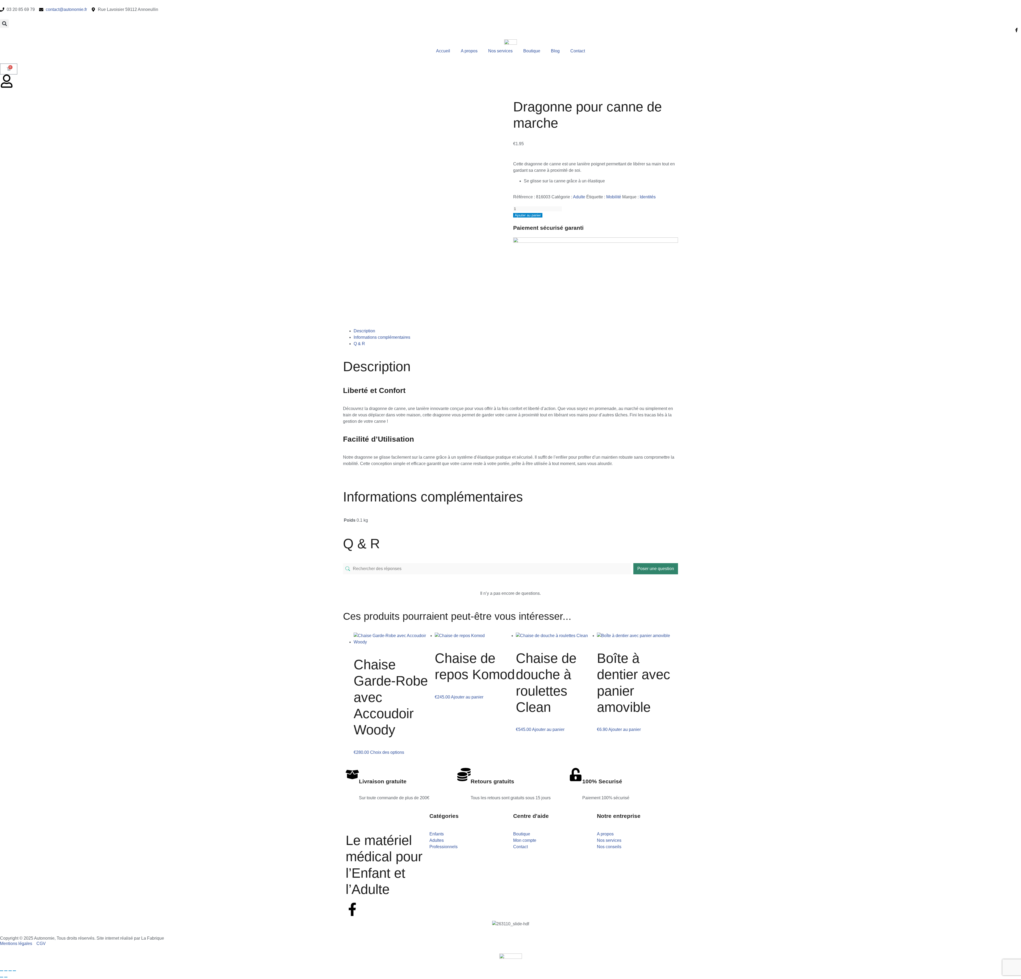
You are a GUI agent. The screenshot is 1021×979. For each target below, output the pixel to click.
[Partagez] (10, 970)
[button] (4, 23)
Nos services (500, 51)
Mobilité (613, 197)
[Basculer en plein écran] (5, 970)
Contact (577, 51)
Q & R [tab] (359, 343)
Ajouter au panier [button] (467, 697)
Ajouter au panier (528, 215)
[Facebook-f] (352, 909)
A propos (469, 51)
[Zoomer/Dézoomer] (1, 970)
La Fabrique (152, 938)
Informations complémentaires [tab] (382, 337)
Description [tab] (364, 331)
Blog (555, 51)
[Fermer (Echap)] (14, 970)
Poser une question (655, 568)
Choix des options (387, 752)
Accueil (443, 51)
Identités (648, 197)
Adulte (579, 197)
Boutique (531, 51)
